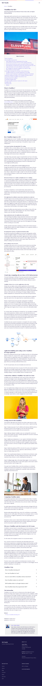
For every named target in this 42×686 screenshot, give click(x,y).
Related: (7, 85)
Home (5, 6)
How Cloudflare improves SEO (11, 60)
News (3, 674)
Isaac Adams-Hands (15, 625)
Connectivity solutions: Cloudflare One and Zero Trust (15, 76)
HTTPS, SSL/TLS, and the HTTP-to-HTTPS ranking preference (18, 62)
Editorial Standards (26, 657)
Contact (3, 672)
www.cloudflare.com (8, 102)
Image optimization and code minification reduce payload (17, 66)
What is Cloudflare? (9, 58)
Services (3, 676)
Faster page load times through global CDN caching (16, 61)
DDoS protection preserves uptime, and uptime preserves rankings (19, 64)
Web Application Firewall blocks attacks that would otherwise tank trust (20, 65)
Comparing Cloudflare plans (10, 79)
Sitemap (23, 656)
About (3, 668)
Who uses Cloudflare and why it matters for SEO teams (16, 80)
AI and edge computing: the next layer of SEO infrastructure (17, 71)
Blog (3, 670)
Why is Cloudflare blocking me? (13, 614)
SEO (3, 678)
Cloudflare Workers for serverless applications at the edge (18, 72)
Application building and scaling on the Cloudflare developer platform (19, 75)
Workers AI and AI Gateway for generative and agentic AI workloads (20, 73)
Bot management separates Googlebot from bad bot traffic (18, 68)
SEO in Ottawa (25, 666)
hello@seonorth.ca (30, 651)
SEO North (5, 3)
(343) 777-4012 (28, 653)
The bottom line (8, 83)
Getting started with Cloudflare (11, 78)
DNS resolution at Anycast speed (12, 69)
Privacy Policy (33, 657)
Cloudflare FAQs (8, 82)
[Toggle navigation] (39, 3)
